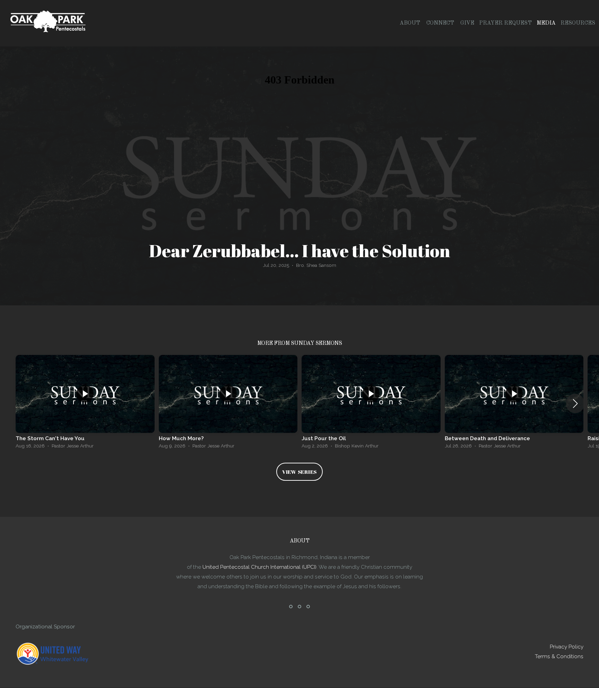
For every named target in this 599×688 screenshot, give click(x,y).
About (411, 23)
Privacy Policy (566, 647)
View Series (299, 471)
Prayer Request (505, 23)
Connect (440, 23)
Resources (579, 23)
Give (467, 23)
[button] (575, 403)
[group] (85, 403)
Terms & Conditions (559, 656)
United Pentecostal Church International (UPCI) (259, 567)
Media (546, 23)
